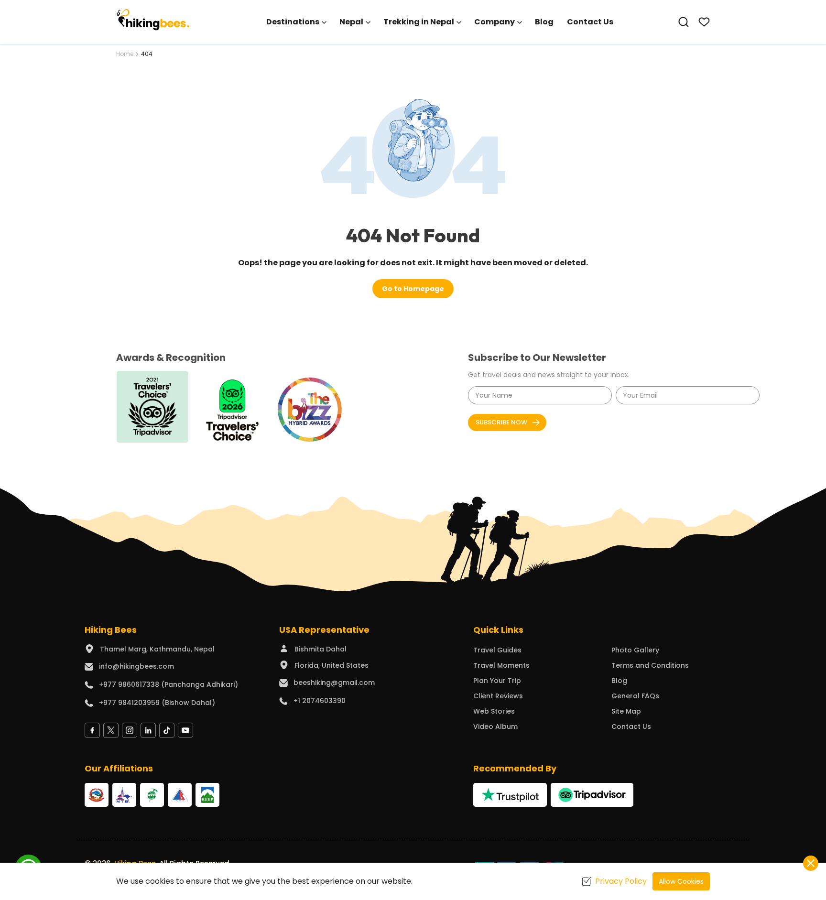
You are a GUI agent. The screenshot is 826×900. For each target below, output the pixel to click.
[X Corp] (111, 730)
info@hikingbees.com (136, 666)
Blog (544, 21)
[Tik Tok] (166, 730)
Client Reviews (498, 696)
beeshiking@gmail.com (334, 682)
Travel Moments (501, 665)
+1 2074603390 (319, 700)
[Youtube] (185, 730)
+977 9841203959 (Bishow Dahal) (157, 702)
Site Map (626, 711)
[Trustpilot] (510, 795)
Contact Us (590, 21)
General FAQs (635, 696)
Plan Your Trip (497, 680)
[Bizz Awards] (313, 407)
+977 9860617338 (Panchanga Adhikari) (168, 684)
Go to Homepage (413, 288)
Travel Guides (497, 650)
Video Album (495, 726)
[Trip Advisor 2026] (232, 408)
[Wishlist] (704, 22)
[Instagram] (129, 730)
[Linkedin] (148, 730)
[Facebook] (92, 730)
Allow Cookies (681, 881)
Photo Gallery (635, 650)
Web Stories (494, 711)
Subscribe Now (501, 422)
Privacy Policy (621, 881)
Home (124, 54)
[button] (683, 22)
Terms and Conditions (650, 665)
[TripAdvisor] (592, 795)
